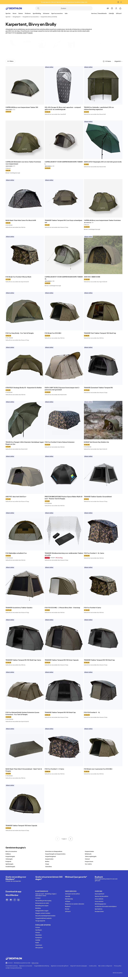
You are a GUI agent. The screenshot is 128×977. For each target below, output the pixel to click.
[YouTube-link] (10, 899)
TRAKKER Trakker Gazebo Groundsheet (98, 496)
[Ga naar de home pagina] (14, 8)
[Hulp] (112, 8)
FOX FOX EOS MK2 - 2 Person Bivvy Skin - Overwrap (62, 607)
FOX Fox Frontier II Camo (92, 607)
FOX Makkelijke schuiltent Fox (16, 553)
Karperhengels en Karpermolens (55, 854)
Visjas (47, 864)
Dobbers (8, 854)
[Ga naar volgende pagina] (70, 839)
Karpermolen (49, 859)
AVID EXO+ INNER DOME (92, 277)
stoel (24, 33)
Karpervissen (89, 861)
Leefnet (100, 52)
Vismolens (48, 866)
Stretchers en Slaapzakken (53, 851)
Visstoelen (12, 52)
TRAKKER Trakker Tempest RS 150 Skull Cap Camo (23, 660)
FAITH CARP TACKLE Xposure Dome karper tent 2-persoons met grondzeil (62, 389)
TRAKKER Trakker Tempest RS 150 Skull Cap (99, 660)
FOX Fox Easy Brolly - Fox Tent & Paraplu (20, 333)
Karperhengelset (50, 856)
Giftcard (118, 13)
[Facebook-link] (7, 899)
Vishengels (9, 859)
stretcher (19, 33)
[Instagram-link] (14, 899)
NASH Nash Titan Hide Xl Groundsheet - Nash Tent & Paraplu (24, 770)
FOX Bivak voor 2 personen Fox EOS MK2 (98, 769)
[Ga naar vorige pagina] (57, 839)
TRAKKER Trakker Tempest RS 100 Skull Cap (60, 712)
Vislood (87, 859)
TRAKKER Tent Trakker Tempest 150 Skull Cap (100, 333)
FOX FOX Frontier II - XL (92, 712)
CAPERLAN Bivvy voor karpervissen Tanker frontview (102, 220)
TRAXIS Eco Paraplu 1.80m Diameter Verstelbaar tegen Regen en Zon (25, 443)
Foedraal (56, 52)
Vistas (42, 52)
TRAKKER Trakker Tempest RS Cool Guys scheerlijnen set (64, 221)
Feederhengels (10, 866)
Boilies (47, 861)
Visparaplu (27, 52)
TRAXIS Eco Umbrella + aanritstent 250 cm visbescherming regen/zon (99, 108)
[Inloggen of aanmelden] (116, 8)
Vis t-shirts (88, 864)
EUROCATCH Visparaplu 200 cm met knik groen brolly (103, 162)
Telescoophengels (90, 856)
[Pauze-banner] (118, 2)
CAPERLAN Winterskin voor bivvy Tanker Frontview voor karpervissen (23, 163)
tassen (30, 33)
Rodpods (8, 861)
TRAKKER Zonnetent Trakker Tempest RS (98, 387)
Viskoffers (71, 52)
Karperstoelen (89, 851)
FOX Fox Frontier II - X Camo (54, 769)
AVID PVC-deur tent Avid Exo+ (16, 496)
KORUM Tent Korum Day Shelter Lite (96, 442)
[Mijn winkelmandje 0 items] (120, 8)
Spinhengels (9, 864)
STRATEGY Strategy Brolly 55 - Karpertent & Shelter (24, 387)
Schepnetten (86, 52)
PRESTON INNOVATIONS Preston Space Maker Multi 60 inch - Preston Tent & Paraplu (64, 498)
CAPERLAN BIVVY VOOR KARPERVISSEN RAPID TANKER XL (64, 278)
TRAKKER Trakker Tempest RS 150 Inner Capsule (62, 660)
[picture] (25, 85)
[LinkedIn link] (18, 899)
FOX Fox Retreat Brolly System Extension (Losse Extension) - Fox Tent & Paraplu (23, 713)
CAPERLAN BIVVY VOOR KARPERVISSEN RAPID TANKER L (64, 163)
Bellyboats (88, 854)
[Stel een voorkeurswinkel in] (108, 8)
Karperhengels (10, 856)
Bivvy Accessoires (11, 851)
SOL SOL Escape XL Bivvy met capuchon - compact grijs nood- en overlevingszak (63, 108)
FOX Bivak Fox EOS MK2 (53, 333)
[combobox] (118, 61)
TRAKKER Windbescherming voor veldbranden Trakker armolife (64, 554)
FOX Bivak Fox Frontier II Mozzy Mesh (18, 277)
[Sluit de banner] (121, 2)
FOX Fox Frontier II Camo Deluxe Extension (59, 442)
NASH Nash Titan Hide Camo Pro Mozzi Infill (21, 220)
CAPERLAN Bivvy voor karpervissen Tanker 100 (22, 107)
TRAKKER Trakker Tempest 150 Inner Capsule (21, 825)
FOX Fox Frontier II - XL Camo (94, 553)
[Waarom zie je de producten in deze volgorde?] (104, 61)
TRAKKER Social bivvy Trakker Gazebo (19, 607)
